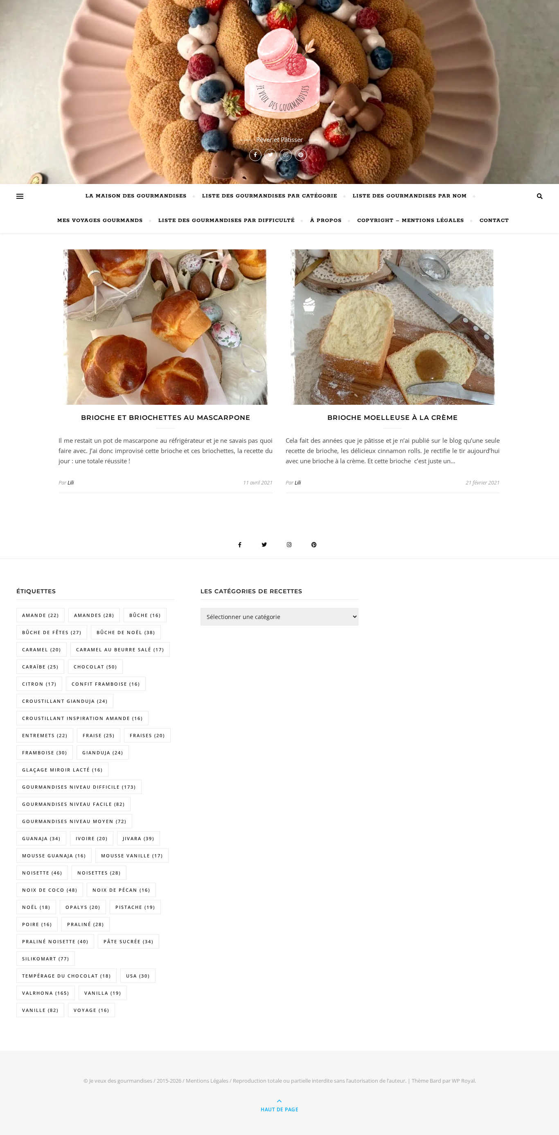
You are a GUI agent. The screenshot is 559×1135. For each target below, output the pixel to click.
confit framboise (106, 684)
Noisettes (99, 873)
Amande (40, 615)
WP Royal (463, 1080)
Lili (71, 482)
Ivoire (92, 838)
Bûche (145, 615)
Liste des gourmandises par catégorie (269, 196)
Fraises (147, 735)
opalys (82, 907)
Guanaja (41, 838)
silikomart (45, 959)
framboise (44, 752)
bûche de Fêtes (51, 632)
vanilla (102, 993)
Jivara (138, 838)
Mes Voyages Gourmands (100, 221)
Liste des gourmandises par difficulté (226, 221)
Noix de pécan (121, 890)
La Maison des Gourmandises (136, 196)
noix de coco (49, 890)
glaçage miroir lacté (62, 770)
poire (37, 924)
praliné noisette (55, 941)
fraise (99, 735)
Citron (39, 684)
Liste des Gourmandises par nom (410, 196)
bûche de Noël (126, 632)
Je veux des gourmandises (120, 1080)
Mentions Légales (207, 1080)
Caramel (41, 649)
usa (138, 976)
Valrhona (45, 993)
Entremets (45, 735)
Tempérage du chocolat (66, 976)
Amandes (94, 615)
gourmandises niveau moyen (74, 821)
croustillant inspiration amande (82, 718)
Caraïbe (40, 667)
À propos (326, 221)
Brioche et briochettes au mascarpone (165, 418)
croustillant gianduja (65, 701)
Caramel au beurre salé (120, 649)
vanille (40, 1010)
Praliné (85, 924)
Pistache (135, 907)
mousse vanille (132, 855)
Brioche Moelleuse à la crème (392, 418)
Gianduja (102, 752)
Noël (36, 907)
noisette (42, 873)
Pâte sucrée (128, 941)
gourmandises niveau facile (73, 804)
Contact (494, 221)
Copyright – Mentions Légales (410, 221)
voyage (91, 1010)
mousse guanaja (54, 855)
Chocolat (95, 667)
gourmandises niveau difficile (79, 787)
